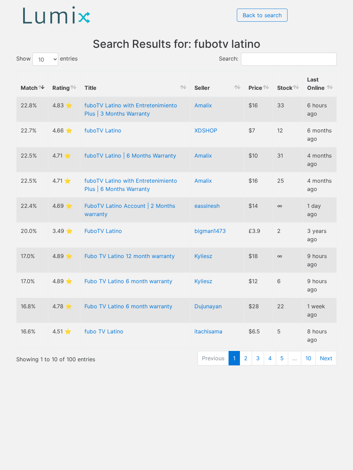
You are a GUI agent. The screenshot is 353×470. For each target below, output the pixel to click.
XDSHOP (205, 130)
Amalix (203, 105)
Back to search (262, 15)
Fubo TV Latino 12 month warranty (129, 256)
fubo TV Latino (103, 331)
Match (29, 87)
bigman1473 (210, 230)
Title (90, 87)
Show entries (47, 58)
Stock (284, 87)
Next (326, 358)
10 (308, 358)
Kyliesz (203, 256)
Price (255, 87)
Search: (228, 58)
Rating (61, 87)
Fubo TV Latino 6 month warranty (128, 281)
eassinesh (207, 205)
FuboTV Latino (103, 230)
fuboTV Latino (102, 130)
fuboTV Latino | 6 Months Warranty (130, 155)
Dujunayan (208, 306)
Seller (202, 87)
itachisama (208, 331)
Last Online (316, 83)
